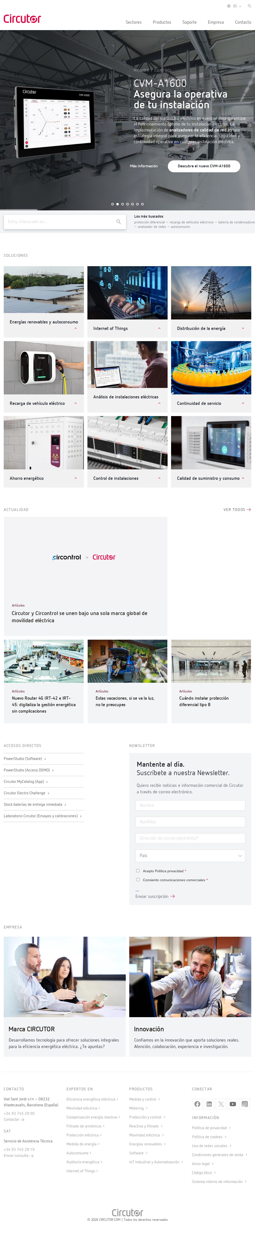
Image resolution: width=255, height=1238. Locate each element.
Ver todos (235, 510)
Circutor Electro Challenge (25, 793)
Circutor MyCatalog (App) (24, 782)
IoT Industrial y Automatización (154, 1162)
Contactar (12, 1120)
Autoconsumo (77, 1153)
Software (137, 1153)
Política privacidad (169, 871)
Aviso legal (201, 1164)
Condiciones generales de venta (218, 1155)
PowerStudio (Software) (23, 759)
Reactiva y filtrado (144, 1126)
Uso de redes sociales (210, 1146)
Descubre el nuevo (204, 166)
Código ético (202, 1173)
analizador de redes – (154, 227)
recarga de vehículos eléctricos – (194, 222)
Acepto (164, 871)
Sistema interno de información (218, 1182)
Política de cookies (207, 1137)
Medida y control (143, 1100)
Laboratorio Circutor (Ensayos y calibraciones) (41, 816)
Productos (162, 22)
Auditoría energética (82, 1162)
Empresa (216, 22)
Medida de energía (81, 1144)
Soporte (190, 22)
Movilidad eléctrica (81, 1109)
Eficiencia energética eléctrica (90, 1100)
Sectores (134, 22)
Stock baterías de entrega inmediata (33, 805)
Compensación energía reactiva (91, 1117)
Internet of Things (80, 1171)
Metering (137, 1109)
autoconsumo (180, 227)
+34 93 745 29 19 (19, 1150)
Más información (144, 166)
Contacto (243, 22)
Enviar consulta (16, 1156)
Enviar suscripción (151, 896)
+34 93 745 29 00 (19, 1114)
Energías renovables (146, 1144)
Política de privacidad (210, 1128)
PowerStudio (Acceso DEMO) (27, 770)
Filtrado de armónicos (84, 1126)
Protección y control (145, 1117)
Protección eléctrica (82, 1135)
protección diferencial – (152, 222)
